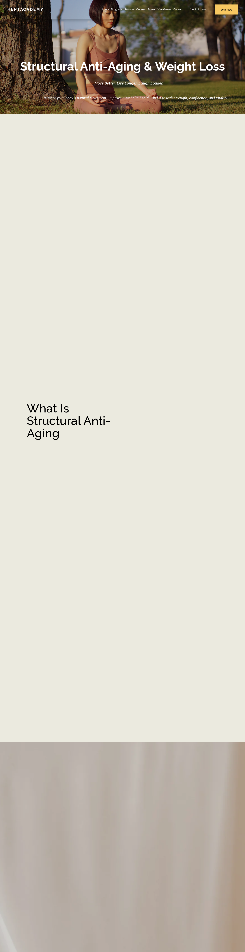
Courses (141, 9)
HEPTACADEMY (25, 9)
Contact (177, 9)
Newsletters (164, 9)
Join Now (226, 9)
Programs (116, 9)
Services (129, 9)
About (105, 9)
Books (151, 9)
